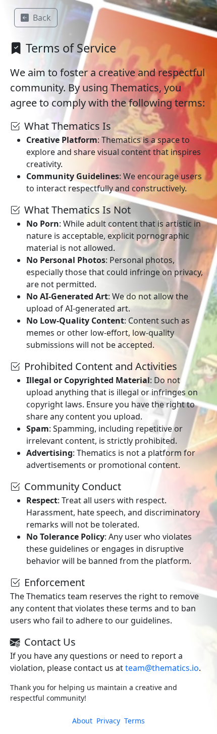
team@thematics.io (162, 667)
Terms (134, 720)
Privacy (108, 720)
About (82, 720)
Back (42, 17)
